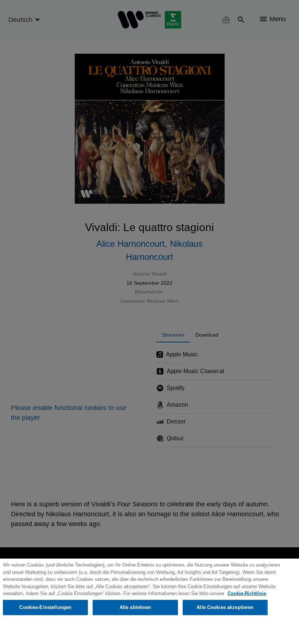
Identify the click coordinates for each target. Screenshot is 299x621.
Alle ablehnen (135, 607)
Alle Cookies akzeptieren (225, 607)
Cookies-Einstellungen (45, 607)
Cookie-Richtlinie (247, 593)
